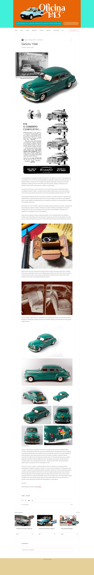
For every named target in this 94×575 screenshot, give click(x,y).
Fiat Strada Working (66, 528)
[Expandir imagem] (42, 341)
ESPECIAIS (48, 30)
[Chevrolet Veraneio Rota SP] (25, 520)
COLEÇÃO (41, 30)
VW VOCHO (51, 23)
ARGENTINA (34, 30)
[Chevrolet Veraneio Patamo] (47, 520)
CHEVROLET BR (46, 23)
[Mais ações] (71, 40)
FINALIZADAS (22, 23)
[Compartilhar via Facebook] (22, 500)
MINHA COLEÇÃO (57, 23)
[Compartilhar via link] (32, 500)
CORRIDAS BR (56, 30)
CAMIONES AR (37, 23)
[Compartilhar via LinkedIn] (29, 500)
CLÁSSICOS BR (31, 23)
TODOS (16, 30)
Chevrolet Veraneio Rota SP (24, 528)
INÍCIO (18, 23)
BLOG (27, 23)
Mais (63, 30)
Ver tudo (77, 512)
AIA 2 (42, 23)
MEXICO (27, 30)
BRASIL (21, 30)
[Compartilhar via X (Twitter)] (25, 500)
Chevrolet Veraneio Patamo (47, 528)
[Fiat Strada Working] (69, 520)
